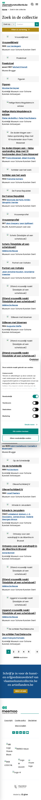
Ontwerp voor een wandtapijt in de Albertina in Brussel (19, 547)
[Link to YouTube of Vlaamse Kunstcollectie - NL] (27, 732)
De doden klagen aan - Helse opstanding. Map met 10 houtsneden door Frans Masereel (20, 151)
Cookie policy (20, 720)
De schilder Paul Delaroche (16, 634)
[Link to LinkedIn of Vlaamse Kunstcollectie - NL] (20, 732)
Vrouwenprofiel (10, 219)
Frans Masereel (13, 158)
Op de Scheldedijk (12, 465)
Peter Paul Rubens (27, 118)
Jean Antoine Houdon (12, 271)
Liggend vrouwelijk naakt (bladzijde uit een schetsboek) (19, 612)
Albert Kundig (28, 158)
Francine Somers (15, 179)
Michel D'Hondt (20, 67)
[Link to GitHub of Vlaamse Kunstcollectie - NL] (24, 732)
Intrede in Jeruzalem (13, 510)
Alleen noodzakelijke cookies (20, 438)
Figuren (6, 84)
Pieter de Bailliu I (10, 118)
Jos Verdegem (14, 46)
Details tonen (29, 424)
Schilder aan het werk (14, 175)
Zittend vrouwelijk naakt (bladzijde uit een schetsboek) (19, 300)
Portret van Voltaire (13, 268)
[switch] (36, 403)
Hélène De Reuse (10, 251)
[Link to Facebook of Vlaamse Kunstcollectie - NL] (13, 732)
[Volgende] (37, 652)
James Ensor (19, 516)
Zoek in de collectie (18, 9)
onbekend (13, 514)
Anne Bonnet (8, 552)
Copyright (8, 720)
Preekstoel (8, 63)
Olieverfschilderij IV (12, 489)
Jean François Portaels (13, 638)
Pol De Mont (12, 469)
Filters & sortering (19, 29)
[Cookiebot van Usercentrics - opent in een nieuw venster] (29, 360)
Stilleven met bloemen (14, 322)
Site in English (20, 726)
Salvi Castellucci (18, 446)
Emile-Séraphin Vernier (16, 201)
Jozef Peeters (13, 493)
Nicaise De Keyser (10, 88)
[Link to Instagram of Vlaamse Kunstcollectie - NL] (17, 732)
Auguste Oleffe (14, 326)
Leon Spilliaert (26, 223)
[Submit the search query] (37, 24)
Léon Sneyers (12, 223)
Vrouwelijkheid (10, 42)
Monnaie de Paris (15, 199)
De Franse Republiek (13, 196)
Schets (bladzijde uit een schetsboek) (15, 246)
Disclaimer (32, 720)
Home (4, 9)
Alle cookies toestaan (20, 431)
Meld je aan (20, 691)
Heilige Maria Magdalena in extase (17, 113)
